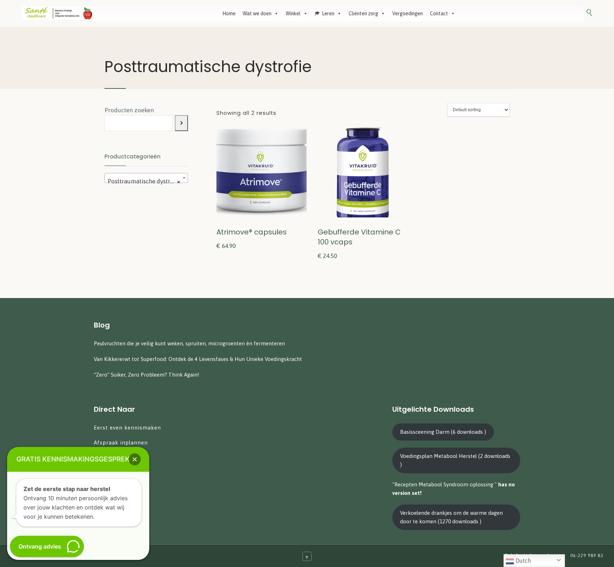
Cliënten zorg (363, 13)
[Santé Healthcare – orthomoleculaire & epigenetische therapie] (57, 13)
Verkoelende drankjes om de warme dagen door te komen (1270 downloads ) (451, 517)
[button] (135, 459)
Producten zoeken (129, 110)
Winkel (293, 13)
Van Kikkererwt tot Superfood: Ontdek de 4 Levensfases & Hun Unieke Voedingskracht (198, 359)
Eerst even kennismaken (128, 428)
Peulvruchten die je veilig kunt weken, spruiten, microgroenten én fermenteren (189, 343)
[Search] (181, 123)
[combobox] (146, 178)
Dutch (522, 560)
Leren (328, 13)
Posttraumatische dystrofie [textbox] (144, 181)
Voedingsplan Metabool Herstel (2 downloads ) (455, 460)
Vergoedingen (407, 13)
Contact (439, 13)
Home (229, 13)
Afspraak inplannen (121, 442)
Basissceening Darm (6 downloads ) (443, 432)
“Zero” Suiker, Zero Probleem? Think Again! (146, 375)
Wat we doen (257, 13)
